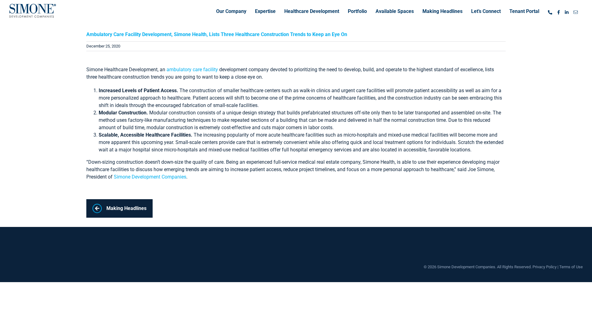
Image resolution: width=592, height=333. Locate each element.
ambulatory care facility (192, 69)
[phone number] (550, 11)
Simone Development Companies (150, 177)
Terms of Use (571, 267)
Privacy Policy (544, 267)
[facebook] (558, 11)
